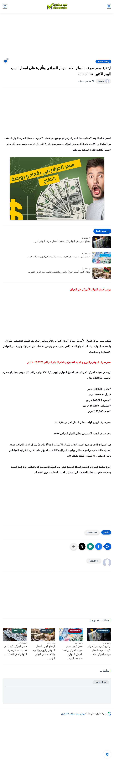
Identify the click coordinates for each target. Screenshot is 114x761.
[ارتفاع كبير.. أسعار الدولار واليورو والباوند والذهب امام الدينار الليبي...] (101, 273)
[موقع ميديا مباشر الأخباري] (57, 6)
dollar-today (103, 61)
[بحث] (5, 6)
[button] (98, 546)
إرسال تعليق (100, 682)
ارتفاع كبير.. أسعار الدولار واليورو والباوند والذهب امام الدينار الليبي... (59, 272)
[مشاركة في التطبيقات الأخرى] (73, 546)
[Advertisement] (57, 37)
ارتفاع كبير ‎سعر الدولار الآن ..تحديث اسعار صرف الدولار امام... (62, 241)
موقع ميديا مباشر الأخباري (73, 713)
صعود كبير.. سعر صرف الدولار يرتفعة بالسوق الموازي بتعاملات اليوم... (58, 256)
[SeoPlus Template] (109, 714)
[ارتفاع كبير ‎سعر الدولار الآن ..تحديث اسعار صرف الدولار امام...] (101, 242)
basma (101, 81)
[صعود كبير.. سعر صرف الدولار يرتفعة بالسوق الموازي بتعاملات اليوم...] (101, 257)
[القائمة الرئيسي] (109, 6)
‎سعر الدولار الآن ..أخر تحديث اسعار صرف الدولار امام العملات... (16, 650)
